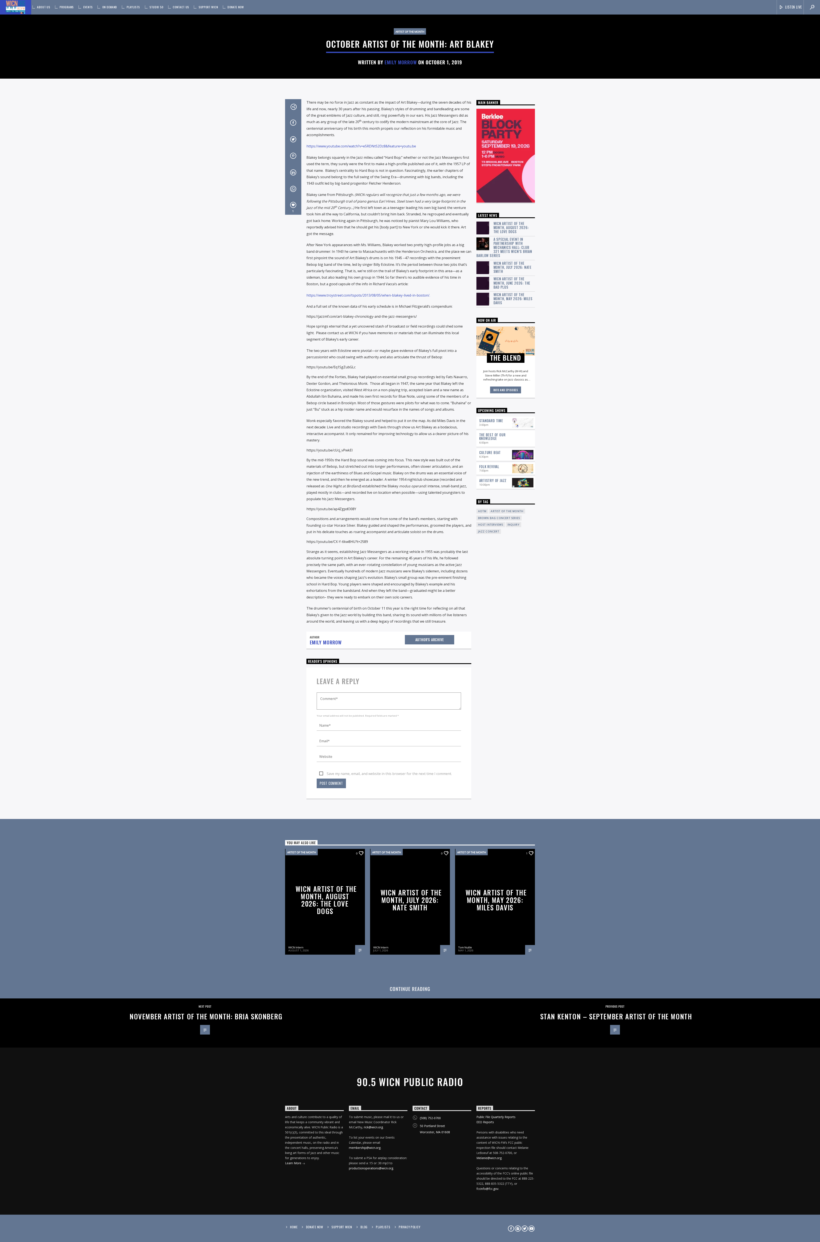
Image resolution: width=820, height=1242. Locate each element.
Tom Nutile (465, 947)
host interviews (490, 524)
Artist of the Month (409, 32)
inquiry (514, 524)
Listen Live (793, 7)
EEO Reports (485, 1122)
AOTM (482, 511)
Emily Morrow (401, 62)
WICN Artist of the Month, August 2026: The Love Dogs (511, 228)
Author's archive (429, 639)
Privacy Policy (409, 1227)
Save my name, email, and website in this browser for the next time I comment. (389, 773)
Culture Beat (490, 452)
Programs (67, 7)
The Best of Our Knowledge (492, 436)
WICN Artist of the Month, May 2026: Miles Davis (513, 299)
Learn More (293, 1163)
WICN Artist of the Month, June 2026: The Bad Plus (511, 283)
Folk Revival (489, 466)
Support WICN (208, 7)
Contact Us (181, 7)
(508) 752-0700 (430, 1118)
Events (88, 7)
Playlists (133, 7)
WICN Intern (295, 947)
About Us (43, 7)
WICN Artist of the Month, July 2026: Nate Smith (512, 267)
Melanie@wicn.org (489, 1158)
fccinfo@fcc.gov (487, 1189)
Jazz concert (488, 531)
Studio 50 (156, 7)
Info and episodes (505, 390)
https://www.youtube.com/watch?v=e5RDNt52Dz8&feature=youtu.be (361, 146)
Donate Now (235, 7)
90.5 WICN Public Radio (410, 1081)
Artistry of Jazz (493, 480)
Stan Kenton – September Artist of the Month (616, 1016)
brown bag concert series (499, 518)
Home (293, 1227)
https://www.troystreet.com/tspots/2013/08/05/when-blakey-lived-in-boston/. (368, 295)
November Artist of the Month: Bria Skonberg (206, 1016)
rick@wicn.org (373, 1127)
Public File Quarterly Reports (495, 1117)
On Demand (109, 7)
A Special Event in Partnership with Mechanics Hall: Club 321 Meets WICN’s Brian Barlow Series (504, 247)
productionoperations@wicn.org (371, 1168)
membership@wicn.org (365, 1148)
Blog (364, 1227)
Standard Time (491, 420)
